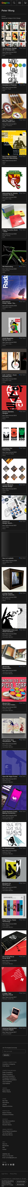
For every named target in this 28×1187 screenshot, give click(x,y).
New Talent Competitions (8, 1121)
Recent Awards (6, 1090)
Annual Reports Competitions (9, 1131)
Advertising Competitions (8, 1076)
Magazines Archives (7, 1106)
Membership (5, 1145)
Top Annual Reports (7, 1133)
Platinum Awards (6, 1091)
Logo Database (6, 1083)
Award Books (5, 1102)
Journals (4, 1104)
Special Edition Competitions (9, 1079)
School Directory (6, 1123)
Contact (4, 1149)
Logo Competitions (7, 1081)
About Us (4, 1144)
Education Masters (7, 1124)
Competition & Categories (8, 1064)
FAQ (3, 1147)
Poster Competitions (7, 1072)
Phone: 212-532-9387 (7, 1156)
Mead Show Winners (7, 1135)
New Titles (5, 1100)
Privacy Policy (13, 1173)
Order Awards (5, 1066)
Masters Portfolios (6, 1112)
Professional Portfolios (7, 1114)
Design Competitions (7, 1074)
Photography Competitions (9, 1078)
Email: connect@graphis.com (9, 1157)
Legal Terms (5, 1173)
